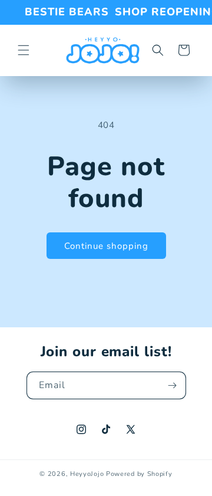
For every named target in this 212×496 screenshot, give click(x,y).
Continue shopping (106, 246)
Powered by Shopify (139, 473)
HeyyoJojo (87, 473)
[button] (24, 50)
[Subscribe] (173, 385)
